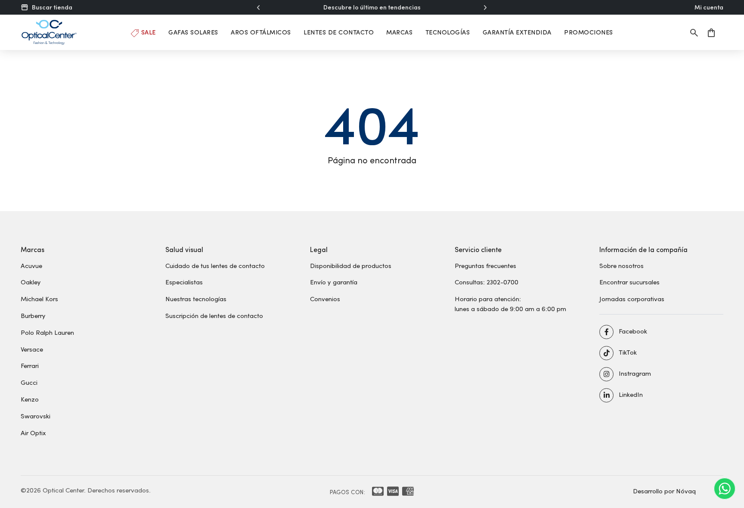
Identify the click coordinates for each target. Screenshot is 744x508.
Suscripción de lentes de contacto (214, 315)
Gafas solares (193, 32)
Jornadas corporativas (631, 298)
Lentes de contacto (339, 32)
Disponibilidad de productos (350, 265)
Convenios (325, 298)
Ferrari (30, 365)
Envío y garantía (333, 281)
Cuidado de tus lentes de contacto (215, 265)
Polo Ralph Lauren (47, 332)
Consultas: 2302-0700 (486, 281)
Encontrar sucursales (629, 281)
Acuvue (31, 265)
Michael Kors (39, 298)
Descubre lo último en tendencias (372, 7)
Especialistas (184, 281)
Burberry (33, 315)
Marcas (399, 32)
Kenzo (30, 399)
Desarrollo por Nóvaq (664, 490)
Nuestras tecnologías (195, 298)
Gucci (29, 382)
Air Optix (33, 432)
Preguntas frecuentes (485, 265)
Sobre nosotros (621, 265)
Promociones (588, 32)
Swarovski (35, 415)
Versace (32, 349)
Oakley (31, 281)
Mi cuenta (708, 7)
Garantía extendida (517, 32)
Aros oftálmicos (261, 32)
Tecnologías (447, 32)
